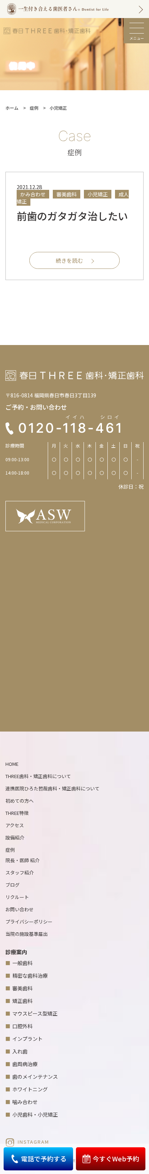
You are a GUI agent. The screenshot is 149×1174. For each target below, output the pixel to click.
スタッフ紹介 (19, 872)
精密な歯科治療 (30, 975)
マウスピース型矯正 (35, 1013)
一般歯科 (22, 962)
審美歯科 (22, 988)
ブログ (12, 884)
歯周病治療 (25, 1064)
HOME (11, 763)
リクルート (17, 897)
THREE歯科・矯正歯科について (38, 776)
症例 (10, 849)
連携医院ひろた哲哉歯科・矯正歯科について (52, 788)
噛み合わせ (25, 1101)
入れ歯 (19, 1051)
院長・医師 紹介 (22, 860)
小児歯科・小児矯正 (35, 1114)
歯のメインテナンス (35, 1076)
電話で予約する (44, 1158)
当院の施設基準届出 (26, 933)
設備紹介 (14, 837)
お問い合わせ (19, 909)
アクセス (14, 825)
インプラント (27, 1038)
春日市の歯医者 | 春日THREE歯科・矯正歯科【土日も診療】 (47, 30)
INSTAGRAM (33, 1141)
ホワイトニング (30, 1089)
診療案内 (16, 952)
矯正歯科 (22, 1000)
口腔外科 (22, 1026)
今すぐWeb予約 (116, 1158)
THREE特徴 (17, 812)
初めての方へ (19, 800)
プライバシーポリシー (28, 921)
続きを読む (69, 260)
